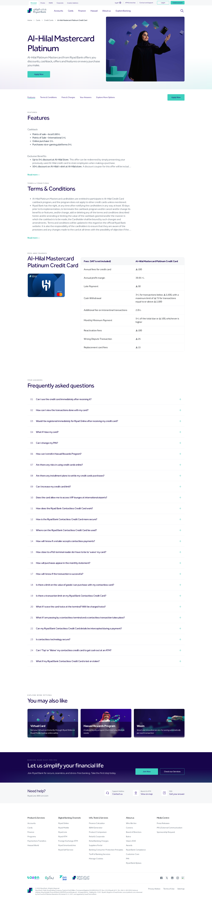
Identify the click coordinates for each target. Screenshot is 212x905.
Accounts (31, 823)
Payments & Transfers (36, 841)
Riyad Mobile (63, 828)
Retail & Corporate (97, 836)
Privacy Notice (154, 889)
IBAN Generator (95, 828)
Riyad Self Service (65, 850)
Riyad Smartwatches (67, 845)
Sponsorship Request (166, 832)
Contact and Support (146, 3)
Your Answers (85, 97)
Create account (178, 3)
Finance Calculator (97, 823)
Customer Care (132, 854)
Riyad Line (62, 832)
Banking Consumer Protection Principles (106, 850)
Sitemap (181, 889)
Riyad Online (63, 823)
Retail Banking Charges (98, 841)
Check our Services (172, 771)
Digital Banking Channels (69, 817)
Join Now (147, 771)
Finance (30, 832)
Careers (129, 828)
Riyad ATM (62, 836)
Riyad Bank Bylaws (133, 863)
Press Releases (163, 823)
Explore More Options (105, 97)
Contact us (117, 794)
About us (130, 817)
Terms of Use (168, 889)
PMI (127, 858)
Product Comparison (98, 832)
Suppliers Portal (95, 845)
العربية (117, 3)
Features (31, 97)
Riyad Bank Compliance (136, 850)
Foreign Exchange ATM (68, 841)
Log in (163, 3)
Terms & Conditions (48, 97)
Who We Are (131, 823)
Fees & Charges (68, 97)
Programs (31, 836)
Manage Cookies (96, 858)
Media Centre (163, 817)
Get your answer (177, 794)
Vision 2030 (131, 841)
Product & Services (36, 817)
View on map (147, 794)
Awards (129, 845)
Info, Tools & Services (98, 817)
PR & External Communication (169, 828)
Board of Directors (133, 832)
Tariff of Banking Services (99, 854)
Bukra (128, 836)
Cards (30, 828)
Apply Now (38, 74)
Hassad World (33, 845)
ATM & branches (130, 3)
